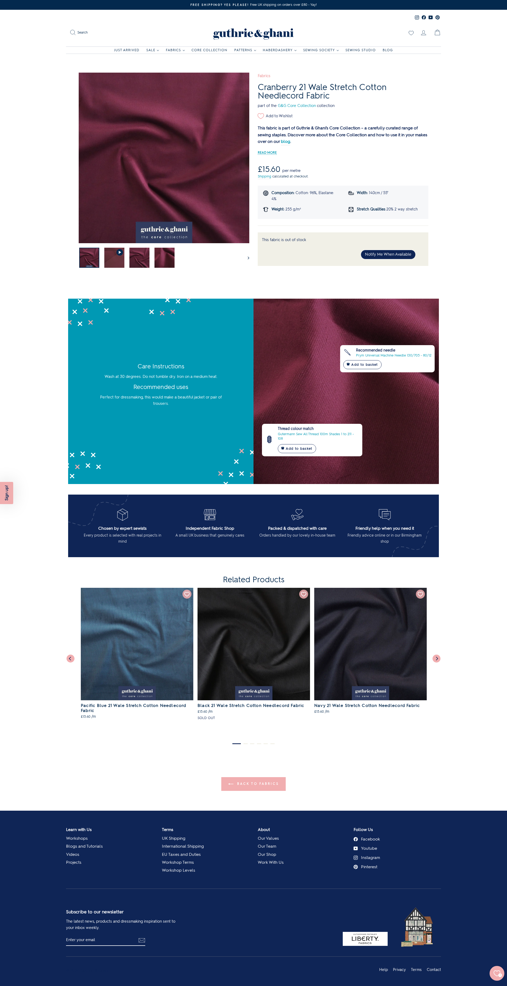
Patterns (243, 50)
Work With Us (271, 862)
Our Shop (267, 854)
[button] (6, 493)
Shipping (264, 176)
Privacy (399, 969)
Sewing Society (319, 50)
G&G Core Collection (297, 105)
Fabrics (173, 50)
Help (383, 969)
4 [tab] (259, 743)
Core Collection (209, 50)
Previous (70, 659)
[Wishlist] (411, 32)
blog (285, 141)
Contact (434, 969)
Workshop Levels (178, 870)
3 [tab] (252, 743)
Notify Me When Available (388, 254)
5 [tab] (266, 743)
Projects (73, 862)
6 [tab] (272, 743)
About (264, 829)
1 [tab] (236, 743)
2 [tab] (245, 743)
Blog (388, 50)
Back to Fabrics (257, 784)
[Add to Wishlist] (187, 594)
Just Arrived (126, 50)
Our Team (267, 846)
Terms (167, 829)
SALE (150, 50)
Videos (72, 854)
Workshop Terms (178, 862)
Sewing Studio (360, 50)
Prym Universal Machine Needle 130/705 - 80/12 (393, 355)
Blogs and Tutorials (84, 846)
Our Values (268, 838)
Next (436, 659)
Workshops (77, 838)
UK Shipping (173, 838)
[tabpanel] (137, 656)
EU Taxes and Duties (181, 854)
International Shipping (183, 846)
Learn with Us (79, 829)
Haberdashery (278, 50)
